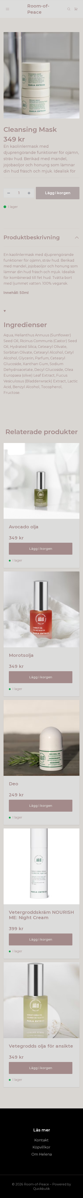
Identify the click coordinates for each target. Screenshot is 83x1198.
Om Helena (41, 1154)
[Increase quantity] (29, 193)
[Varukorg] (75, 9)
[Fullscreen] (41, 75)
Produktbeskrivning (32, 237)
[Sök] (68, 9)
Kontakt (41, 1140)
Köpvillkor (41, 1147)
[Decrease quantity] (9, 193)
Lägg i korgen (40, 549)
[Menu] (8, 9)
